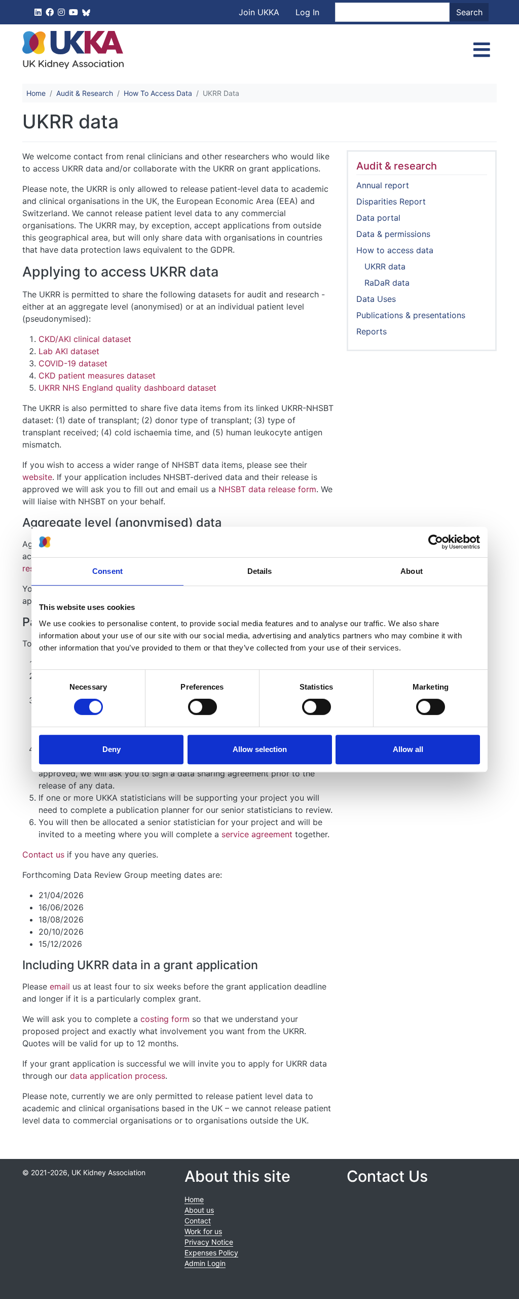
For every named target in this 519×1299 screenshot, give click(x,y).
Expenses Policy (211, 1252)
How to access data (394, 250)
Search (469, 12)
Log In (307, 12)
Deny (111, 749)
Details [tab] (259, 571)
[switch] (202, 707)
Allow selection (260, 749)
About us (199, 1210)
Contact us (43, 854)
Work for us (203, 1231)
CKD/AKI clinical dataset (85, 339)
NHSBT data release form (267, 489)
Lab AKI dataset (69, 351)
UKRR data (384, 266)
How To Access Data (158, 93)
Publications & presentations (410, 315)
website (37, 477)
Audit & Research (84, 93)
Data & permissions (393, 234)
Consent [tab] (107, 571)
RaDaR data (387, 283)
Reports (371, 331)
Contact (197, 1220)
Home (36, 93)
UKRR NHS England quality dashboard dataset (127, 388)
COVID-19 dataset (73, 363)
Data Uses (376, 299)
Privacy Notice (208, 1242)
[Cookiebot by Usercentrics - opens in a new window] (435, 542)
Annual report (382, 185)
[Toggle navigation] (482, 50)
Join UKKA (259, 12)
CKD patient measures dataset (97, 375)
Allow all (408, 749)
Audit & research (396, 166)
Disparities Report (391, 201)
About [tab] (411, 571)
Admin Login (205, 1263)
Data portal (378, 218)
